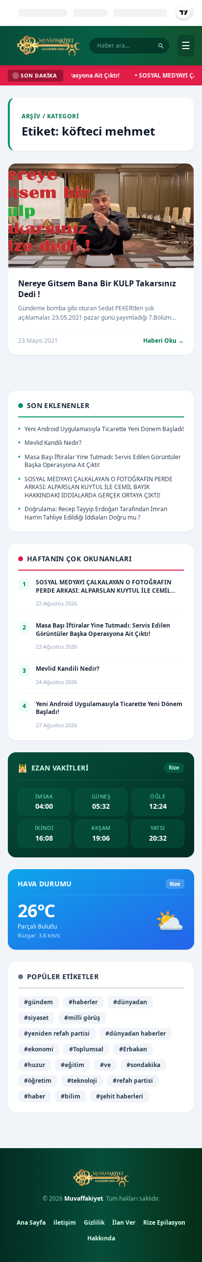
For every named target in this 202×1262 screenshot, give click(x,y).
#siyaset (36, 1018)
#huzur (34, 1065)
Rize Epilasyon (164, 1222)
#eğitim (72, 1065)
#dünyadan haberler (135, 1033)
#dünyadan (130, 1002)
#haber (34, 1096)
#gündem (38, 1002)
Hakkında (101, 1238)
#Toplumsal (86, 1049)
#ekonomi (38, 1049)
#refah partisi (133, 1080)
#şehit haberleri (119, 1096)
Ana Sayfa (31, 1222)
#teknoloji (82, 1080)
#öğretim (37, 1080)
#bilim (70, 1096)
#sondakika (143, 1065)
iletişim (64, 1222)
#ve (105, 1065)
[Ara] (161, 46)
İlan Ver (123, 1222)
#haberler (83, 1002)
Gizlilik (94, 1222)
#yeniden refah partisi (57, 1033)
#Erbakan (133, 1049)
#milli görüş (82, 1018)
